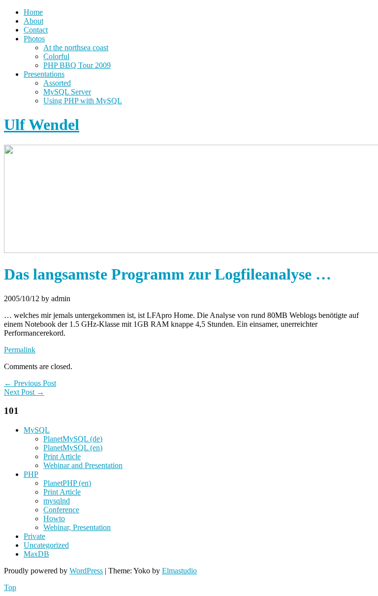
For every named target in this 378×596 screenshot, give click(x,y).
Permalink (19, 349)
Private (34, 536)
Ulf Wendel (41, 124)
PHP (31, 474)
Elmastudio (179, 570)
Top (10, 587)
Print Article (62, 456)
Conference (61, 509)
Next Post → (24, 392)
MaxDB (36, 554)
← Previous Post (30, 383)
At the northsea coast (75, 47)
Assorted (57, 83)
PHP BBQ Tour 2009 (77, 65)
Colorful (56, 56)
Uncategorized (46, 545)
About (33, 21)
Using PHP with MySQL (82, 100)
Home (33, 12)
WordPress (86, 570)
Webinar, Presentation (77, 527)
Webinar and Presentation (83, 465)
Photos (34, 38)
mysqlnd (56, 501)
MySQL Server (67, 92)
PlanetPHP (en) (67, 483)
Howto (54, 518)
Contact (36, 30)
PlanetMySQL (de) (72, 439)
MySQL (37, 430)
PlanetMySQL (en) (72, 447)
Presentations (44, 74)
